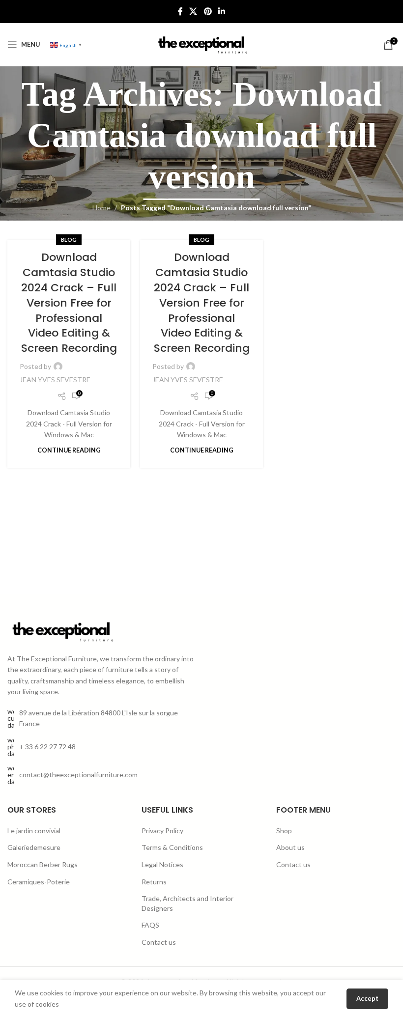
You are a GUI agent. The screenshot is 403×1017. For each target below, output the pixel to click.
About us (290, 847)
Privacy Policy (162, 830)
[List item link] (100, 746)
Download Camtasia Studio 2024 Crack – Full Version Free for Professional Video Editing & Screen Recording (69, 303)
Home (101, 207)
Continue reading (69, 450)
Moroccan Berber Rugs (42, 864)
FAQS (150, 925)
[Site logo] (201, 43)
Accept (367, 998)
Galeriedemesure (33, 847)
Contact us (159, 942)
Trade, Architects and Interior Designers (187, 903)
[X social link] (193, 11)
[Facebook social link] (180, 11)
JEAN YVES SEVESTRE (55, 379)
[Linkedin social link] (221, 11)
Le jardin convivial (33, 830)
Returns (154, 881)
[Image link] (61, 630)
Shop (284, 830)
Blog (69, 239)
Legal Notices (162, 864)
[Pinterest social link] (208, 11)
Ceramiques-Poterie (38, 881)
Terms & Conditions (172, 847)
